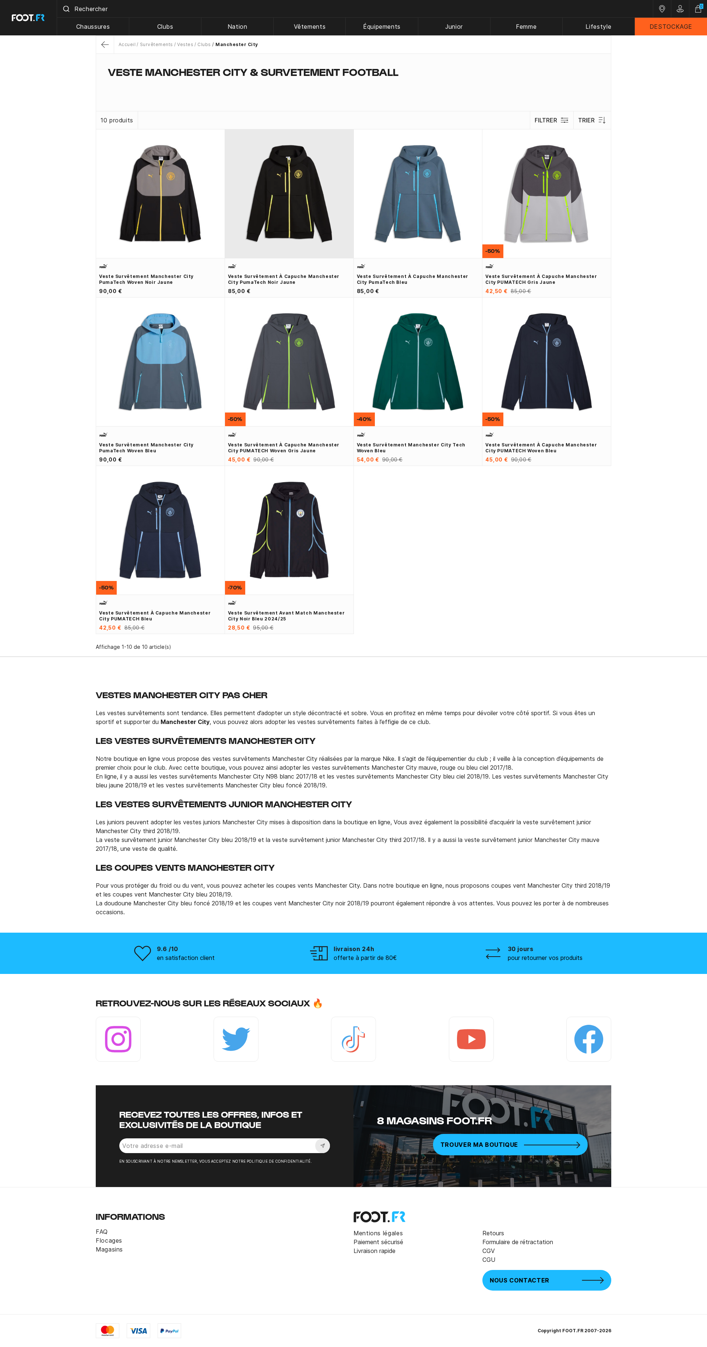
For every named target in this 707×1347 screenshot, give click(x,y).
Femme (526, 26)
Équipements (382, 26)
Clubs (165, 26)
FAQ (102, 1231)
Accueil (127, 44)
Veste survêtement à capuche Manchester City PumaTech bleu (412, 279)
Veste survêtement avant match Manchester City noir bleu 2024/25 (286, 616)
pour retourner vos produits (545, 957)
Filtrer (546, 120)
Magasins (109, 1249)
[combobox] (355, 9)
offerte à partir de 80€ (365, 957)
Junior (454, 26)
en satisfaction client (186, 957)
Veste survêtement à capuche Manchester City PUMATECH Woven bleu (541, 447)
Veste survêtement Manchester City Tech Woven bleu (411, 447)
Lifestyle (598, 26)
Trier (586, 120)
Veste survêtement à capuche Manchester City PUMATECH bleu (155, 616)
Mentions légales (378, 1233)
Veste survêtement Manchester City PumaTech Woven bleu (146, 447)
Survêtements (156, 44)
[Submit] (65, 9)
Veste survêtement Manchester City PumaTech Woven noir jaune (146, 279)
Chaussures (93, 26)
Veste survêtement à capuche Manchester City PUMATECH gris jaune (541, 279)
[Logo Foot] (28, 17)
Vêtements (310, 26)
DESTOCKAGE (671, 26)
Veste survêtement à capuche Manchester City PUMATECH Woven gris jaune (284, 447)
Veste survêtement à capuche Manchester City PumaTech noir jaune (284, 279)
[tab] (353, 86)
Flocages (109, 1240)
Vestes (185, 44)
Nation (237, 26)
